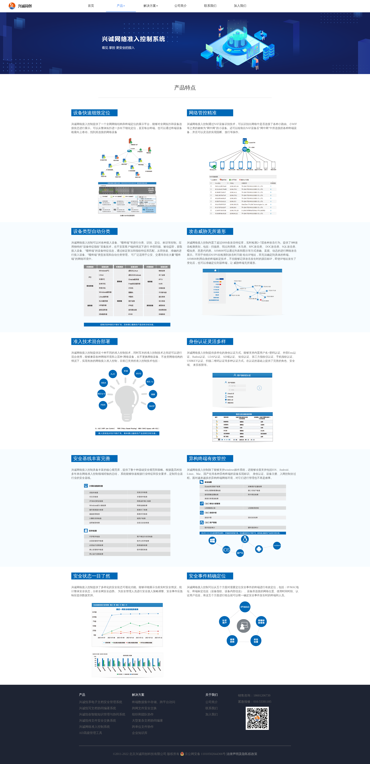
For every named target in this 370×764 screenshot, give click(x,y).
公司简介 (180, 5)
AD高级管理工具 (90, 732)
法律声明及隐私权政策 (241, 754)
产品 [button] (120, 5)
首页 (96, 5)
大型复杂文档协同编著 (147, 720)
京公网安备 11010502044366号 (205, 754)
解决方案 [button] (150, 5)
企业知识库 (139, 732)
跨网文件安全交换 (144, 708)
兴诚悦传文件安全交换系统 (97, 720)
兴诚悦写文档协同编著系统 (97, 708)
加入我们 (240, 5)
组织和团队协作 (143, 714)
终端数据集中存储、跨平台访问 (153, 702)
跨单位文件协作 (143, 726)
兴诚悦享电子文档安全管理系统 (100, 702)
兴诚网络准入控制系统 (94, 726)
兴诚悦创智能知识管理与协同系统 (102, 714)
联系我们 (210, 5)
